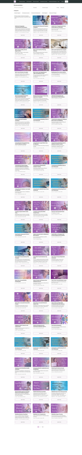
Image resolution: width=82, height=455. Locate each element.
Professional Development (53, 1)
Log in (66, 1)
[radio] (17, 13)
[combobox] (37, 8)
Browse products (22, 1)
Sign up (63, 1)
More (58, 1)
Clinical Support (29, 1)
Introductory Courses (43, 1)
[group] (37, 13)
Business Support (36, 1)
